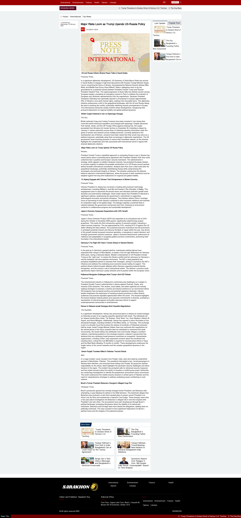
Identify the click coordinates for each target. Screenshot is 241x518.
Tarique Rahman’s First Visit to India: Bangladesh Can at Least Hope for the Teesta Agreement (96, 447)
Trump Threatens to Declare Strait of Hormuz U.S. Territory (127, 8)
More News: (85, 425)
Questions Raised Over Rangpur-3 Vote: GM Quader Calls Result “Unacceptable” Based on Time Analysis (133, 463)
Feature (89, 3)
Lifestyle (113, 3)
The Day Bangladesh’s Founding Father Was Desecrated (177, 8)
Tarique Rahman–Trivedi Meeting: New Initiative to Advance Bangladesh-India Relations (132, 447)
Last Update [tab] (159, 23)
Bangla (175, 2)
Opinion (104, 3)
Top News (86, 16)
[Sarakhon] (79, 487)
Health (96, 3)
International (65, 3)
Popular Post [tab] (174, 23)
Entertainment (77, 3)
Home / (65, 16)
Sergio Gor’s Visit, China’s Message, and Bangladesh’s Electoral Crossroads (96, 462)
